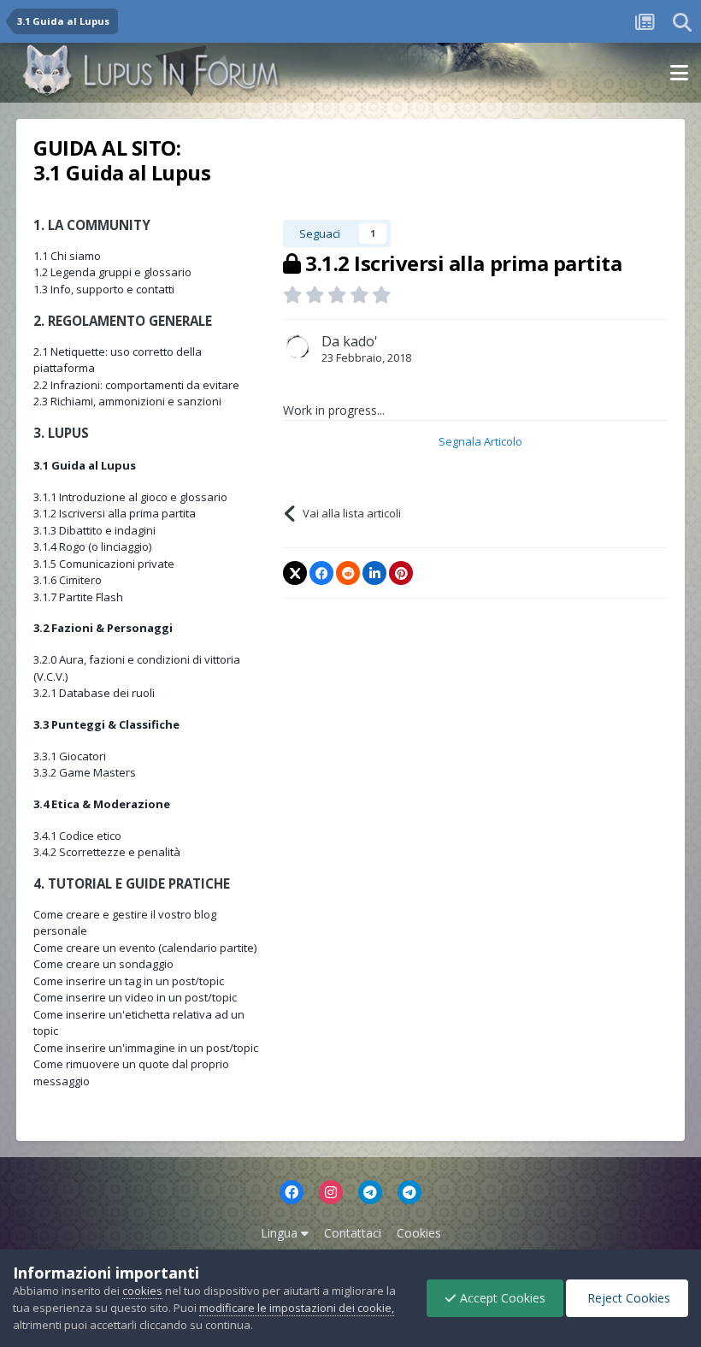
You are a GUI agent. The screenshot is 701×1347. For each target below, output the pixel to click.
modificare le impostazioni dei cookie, (296, 1307)
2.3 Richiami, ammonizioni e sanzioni (127, 401)
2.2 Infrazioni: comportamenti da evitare (136, 385)
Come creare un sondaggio (103, 964)
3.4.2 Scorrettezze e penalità (106, 852)
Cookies (419, 1233)
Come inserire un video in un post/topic (135, 997)
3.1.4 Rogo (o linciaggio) (92, 546)
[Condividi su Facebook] (321, 573)
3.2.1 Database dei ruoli (94, 692)
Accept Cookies (501, 1298)
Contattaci (352, 1233)
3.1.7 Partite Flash (78, 597)
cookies (142, 1290)
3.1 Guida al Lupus (84, 465)
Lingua (281, 1233)
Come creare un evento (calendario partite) (144, 947)
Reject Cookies (627, 1298)
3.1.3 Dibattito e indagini (94, 530)
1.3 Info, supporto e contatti (103, 289)
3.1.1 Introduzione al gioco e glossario (130, 497)
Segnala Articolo (480, 441)
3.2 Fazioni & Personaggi (103, 627)
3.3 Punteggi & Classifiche (106, 724)
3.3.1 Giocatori (69, 756)
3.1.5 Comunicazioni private (103, 563)
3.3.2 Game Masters (84, 772)
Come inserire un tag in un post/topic (128, 981)
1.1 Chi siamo (67, 255)
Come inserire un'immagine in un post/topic (145, 1047)
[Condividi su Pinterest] (401, 573)
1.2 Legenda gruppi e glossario (112, 272)
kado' (360, 341)
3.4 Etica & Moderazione (101, 804)
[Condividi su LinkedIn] (374, 573)
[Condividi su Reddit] (348, 573)
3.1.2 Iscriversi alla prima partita (114, 513)
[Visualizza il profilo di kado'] (297, 347)
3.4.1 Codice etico (77, 835)
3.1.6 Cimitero (67, 580)
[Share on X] (295, 573)
